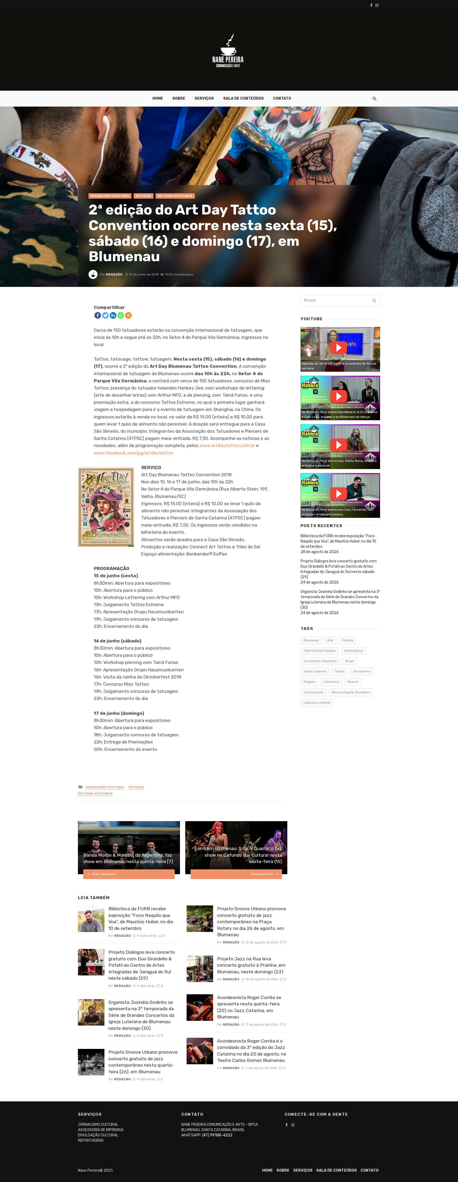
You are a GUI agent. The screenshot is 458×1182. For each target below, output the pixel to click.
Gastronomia (313, 692)
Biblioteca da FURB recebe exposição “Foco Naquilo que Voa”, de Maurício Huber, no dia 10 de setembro (140, 918)
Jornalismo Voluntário (320, 661)
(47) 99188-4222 (217, 1135)
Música (352, 682)
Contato (282, 98)
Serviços (204, 98)
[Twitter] (105, 315)
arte (330, 640)
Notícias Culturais (175, 196)
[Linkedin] (113, 315)
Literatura (331, 682)
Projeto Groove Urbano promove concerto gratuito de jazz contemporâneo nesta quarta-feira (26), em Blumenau (143, 1061)
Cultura (347, 640)
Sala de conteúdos (243, 98)
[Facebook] (97, 315)
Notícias (143, 196)
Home (157, 98)
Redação (114, 274)
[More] (128, 315)
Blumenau (311, 640)
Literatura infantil (316, 702)
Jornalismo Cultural (110, 196)
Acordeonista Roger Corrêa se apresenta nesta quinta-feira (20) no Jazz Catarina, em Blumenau (249, 1007)
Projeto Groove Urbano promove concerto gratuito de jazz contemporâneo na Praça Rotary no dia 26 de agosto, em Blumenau (251, 921)
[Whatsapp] (120, 315)
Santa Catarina (314, 671)
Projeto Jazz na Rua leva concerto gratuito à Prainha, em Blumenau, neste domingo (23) (251, 965)
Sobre (178, 98)
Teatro (340, 671)
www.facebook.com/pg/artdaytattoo (133, 453)
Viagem (309, 682)
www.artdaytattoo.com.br (227, 445)
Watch (338, 347)
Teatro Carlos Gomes (319, 651)
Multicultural (353, 651)
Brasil (349, 661)
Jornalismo (361, 671)
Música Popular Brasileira (351, 692)
